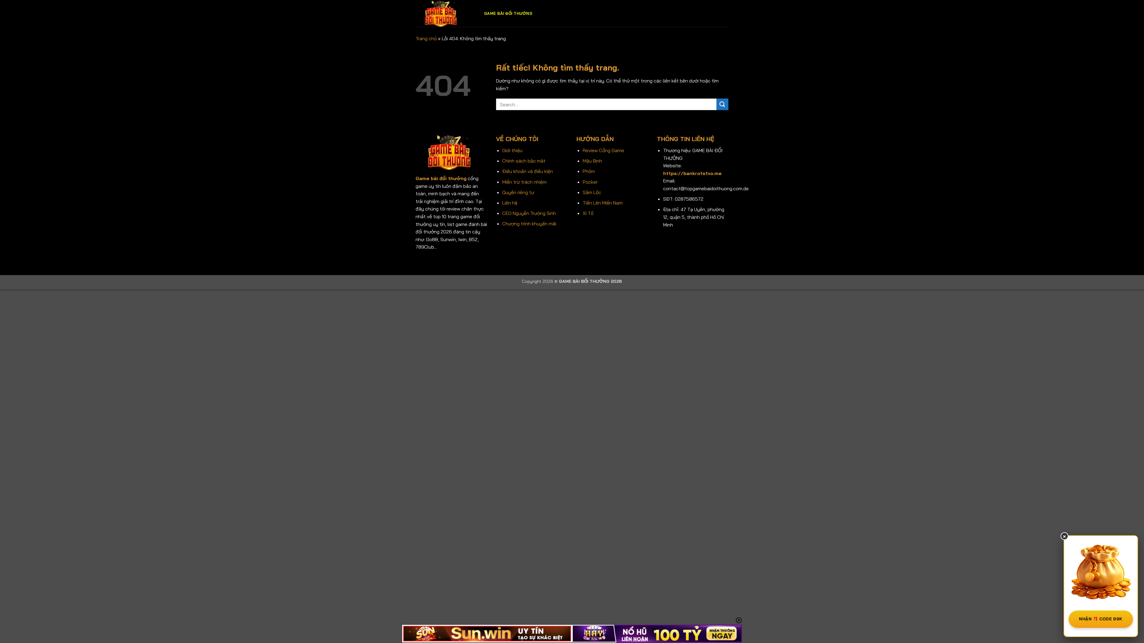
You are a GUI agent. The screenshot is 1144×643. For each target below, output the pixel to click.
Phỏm (589, 171)
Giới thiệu (512, 150)
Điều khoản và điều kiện (527, 171)
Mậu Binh (592, 161)
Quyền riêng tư (518, 192)
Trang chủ (426, 38)
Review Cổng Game (603, 150)
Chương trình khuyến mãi (529, 224)
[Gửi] (722, 104)
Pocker (590, 182)
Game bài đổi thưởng (508, 13)
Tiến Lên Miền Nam (603, 203)
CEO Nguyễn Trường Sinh (529, 213)
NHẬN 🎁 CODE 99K (1100, 619)
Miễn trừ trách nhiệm (524, 182)
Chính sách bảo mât (523, 161)
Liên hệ (509, 203)
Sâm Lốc (592, 192)
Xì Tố (588, 213)
